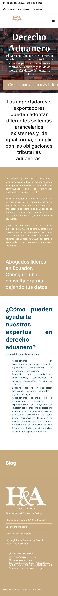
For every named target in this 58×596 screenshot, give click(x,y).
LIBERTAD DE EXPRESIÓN (18, 533)
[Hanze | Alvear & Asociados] (17, 18)
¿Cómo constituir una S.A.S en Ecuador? (26, 520)
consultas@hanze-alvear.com (23, 557)
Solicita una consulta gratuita (25, 9)
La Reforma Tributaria (16, 527)
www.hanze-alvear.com (21, 560)
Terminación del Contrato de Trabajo (24, 513)
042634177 (16, 554)
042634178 (28, 554)
